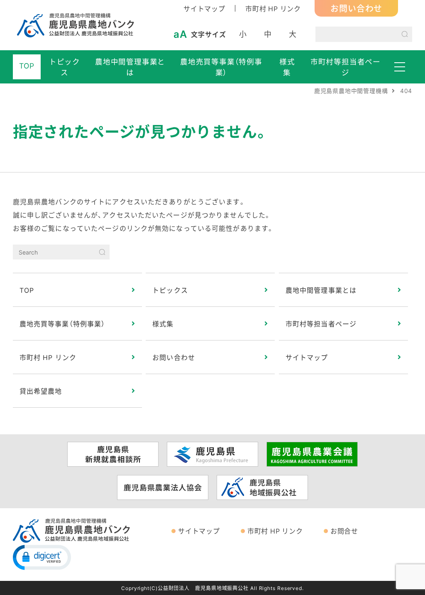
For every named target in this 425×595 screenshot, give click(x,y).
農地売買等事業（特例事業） (221, 67)
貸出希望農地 (41, 391)
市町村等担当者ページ (345, 67)
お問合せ (344, 530)
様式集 (287, 67)
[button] (42, 557)
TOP (26, 65)
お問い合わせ (356, 8)
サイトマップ (204, 8)
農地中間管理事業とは (130, 67)
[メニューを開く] (399, 66)
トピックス (64, 67)
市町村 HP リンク (273, 8)
